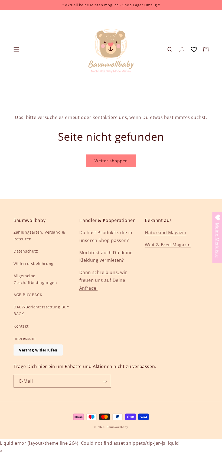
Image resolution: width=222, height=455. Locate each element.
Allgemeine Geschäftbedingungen (35, 279)
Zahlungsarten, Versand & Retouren (39, 235)
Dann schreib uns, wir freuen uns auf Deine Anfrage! (103, 280)
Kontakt (21, 326)
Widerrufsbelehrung (34, 263)
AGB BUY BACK (28, 294)
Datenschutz (26, 251)
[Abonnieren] (105, 381)
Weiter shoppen (111, 160)
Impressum (24, 338)
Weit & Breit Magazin (168, 245)
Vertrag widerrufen (38, 350)
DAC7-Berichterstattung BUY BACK (41, 310)
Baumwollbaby (117, 427)
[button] (16, 50)
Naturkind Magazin (165, 232)
